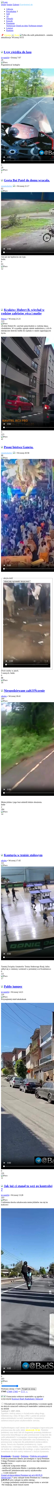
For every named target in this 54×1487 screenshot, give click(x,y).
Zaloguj (16, 4)
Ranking (9, 30)
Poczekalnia (11, 11)
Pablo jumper (13, 986)
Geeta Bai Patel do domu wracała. (27, 180)
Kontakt (16, 1456)
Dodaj (3, 4)
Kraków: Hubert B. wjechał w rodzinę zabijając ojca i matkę (22, 311)
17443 (15, 1391)
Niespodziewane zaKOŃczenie (24, 690)
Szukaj (9, 4)
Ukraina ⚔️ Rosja (11, 35)
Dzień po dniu (22, 26)
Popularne (10, 23)
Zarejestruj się (26, 4)
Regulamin (6, 1456)
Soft (8, 14)
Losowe (9, 28)
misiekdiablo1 (7, 186)
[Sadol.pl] (4, 2)
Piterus (4, 319)
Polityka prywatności (39, 1456)
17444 (9, 1391)
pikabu (4, 696)
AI (7, 16)
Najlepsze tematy (35, 26)
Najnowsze (11, 26)
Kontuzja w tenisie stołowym (23, 855)
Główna (9, 9)
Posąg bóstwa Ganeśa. (18, 447)
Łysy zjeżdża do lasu (17, 52)
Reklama (24, 1456)
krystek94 (5, 58)
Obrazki (9, 18)
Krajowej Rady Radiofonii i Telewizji (27, 1399)
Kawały (9, 21)
